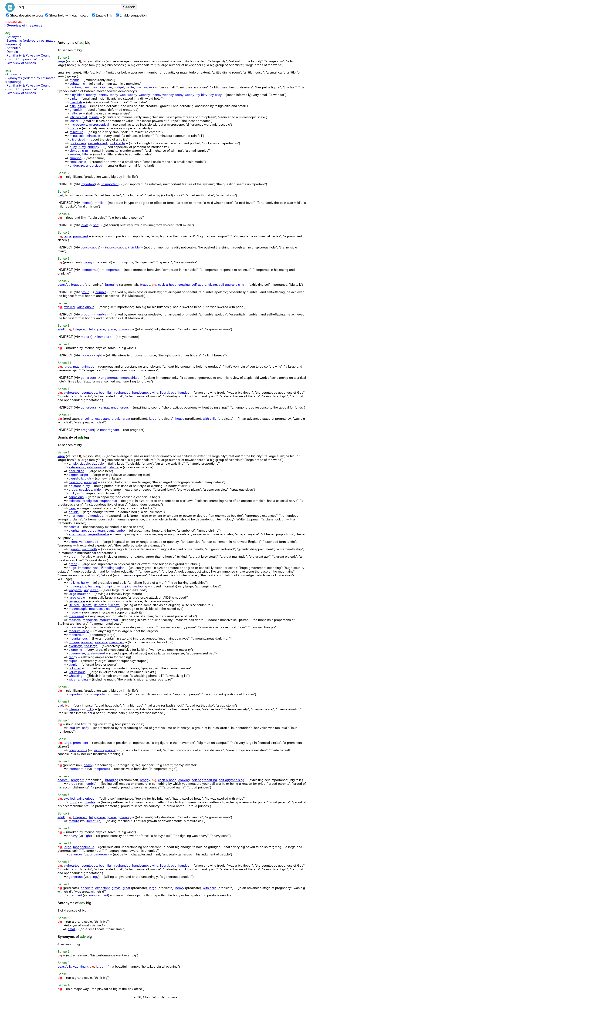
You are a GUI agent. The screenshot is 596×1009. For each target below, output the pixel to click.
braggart (77, 284)
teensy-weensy (162, 95)
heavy (88, 262)
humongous (77, 586)
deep (72, 508)
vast (96, 568)
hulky (85, 582)
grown (111, 329)
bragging (111, 284)
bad (60, 195)
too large (91, 646)
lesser (74, 121)
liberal (164, 392)
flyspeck (148, 87)
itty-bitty (201, 95)
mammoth (89, 549)
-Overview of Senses (20, 63)
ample (73, 463)
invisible (134, 247)
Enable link (104, 15)
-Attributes (12, 48)
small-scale (78, 162)
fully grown (97, 329)
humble (100, 292)
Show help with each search (69, 15)
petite (130, 87)
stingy (105, 407)
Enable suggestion (133, 15)
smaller (75, 154)
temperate (112, 270)
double (74, 512)
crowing (184, 284)
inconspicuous (115, 247)
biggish (74, 478)
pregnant (87, 430)
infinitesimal (78, 117)
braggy (145, 284)
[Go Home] (10, 11)
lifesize (87, 605)
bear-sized (76, 471)
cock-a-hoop (167, 284)
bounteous (89, 392)
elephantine (77, 530)
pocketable (117, 143)
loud (84, 225)
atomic (74, 80)
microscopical (99, 124)
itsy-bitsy (215, 95)
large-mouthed (79, 594)
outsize (74, 642)
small (71, 929)
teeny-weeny (184, 95)
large (61, 61)
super (73, 661)
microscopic (78, 124)
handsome (140, 392)
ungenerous (110, 377)
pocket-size (78, 143)
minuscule (77, 135)
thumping (108, 586)
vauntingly (80, 966)
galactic (113, 467)
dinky (73, 98)
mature (86, 337)
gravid (116, 418)
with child (210, 418)
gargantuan (96, 530)
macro (73, 612)
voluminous (77, 672)
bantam (75, 87)
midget (119, 87)
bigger (73, 474)
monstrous (76, 635)
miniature (76, 132)
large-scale (77, 597)
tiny (138, 87)
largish (86, 478)
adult (61, 329)
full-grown (80, 329)
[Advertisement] (24, 166)
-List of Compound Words (24, 59)
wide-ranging (78, 679)
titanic (73, 664)
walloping (140, 586)
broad (73, 489)
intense (86, 202)
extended (91, 541)
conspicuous (90, 247)
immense (84, 568)
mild (101, 202)
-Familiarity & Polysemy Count (27, 55)
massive (75, 620)
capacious (76, 497)
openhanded (180, 392)
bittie (80, 95)
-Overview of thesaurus (23, 25)
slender (75, 150)
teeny (114, 95)
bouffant (75, 486)
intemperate (89, 270)
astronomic (77, 467)
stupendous (108, 501)
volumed (75, 668)
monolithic (90, 620)
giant (110, 530)
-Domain (11, 52)
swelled (69, 307)
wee (123, 95)
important (88, 184)
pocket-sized (97, 143)
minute (94, 117)
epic (72, 534)
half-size (76, 113)
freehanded (121, 392)
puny (73, 147)
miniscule (93, 135)
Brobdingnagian (113, 568)
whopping (124, 586)
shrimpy (93, 147)
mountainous (78, 638)
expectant (102, 418)
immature (104, 337)
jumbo (120, 530)
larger (84, 474)
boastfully (64, 966)
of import (117, 694)
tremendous (94, 515)
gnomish (76, 109)
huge (72, 568)
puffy (86, 486)
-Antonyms (13, 37)
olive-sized (77, 139)
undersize (77, 165)
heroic (81, 534)
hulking (74, 582)
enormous (76, 515)
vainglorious (85, 307)
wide (97, 489)
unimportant (110, 184)
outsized (87, 642)
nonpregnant (109, 430)
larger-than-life (98, 534)
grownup (124, 329)
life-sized (100, 605)
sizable (85, 463)
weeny (132, 95)
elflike (82, 106)
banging (94, 586)
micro (74, 128)
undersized (94, 165)
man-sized (76, 616)
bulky (72, 493)
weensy (144, 95)
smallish (75, 158)
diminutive (90, 87)
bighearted (72, 392)
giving (154, 392)
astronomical (96, 467)
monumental (108, 620)
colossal (75, 501)
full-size (114, 605)
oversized (116, 642)
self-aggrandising (231, 284)
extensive (76, 541)
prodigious (90, 501)
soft (95, 225)
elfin (73, 106)
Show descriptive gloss (27, 15)
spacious (85, 489)
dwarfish (76, 102)
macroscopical (99, 608)
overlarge (76, 646)
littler (85, 154)
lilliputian (105, 87)
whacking (75, 675)
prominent (80, 236)
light (99, 355)
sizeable (98, 463)
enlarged (90, 482)
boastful (63, 284)
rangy (73, 657)
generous (88, 377)
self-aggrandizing (204, 284)
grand (73, 564)
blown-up (75, 482)
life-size (74, 605)
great (126, 418)
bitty (72, 95)
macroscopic (78, 608)
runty (82, 147)
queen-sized (96, 653)
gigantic (74, 549)
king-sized (91, 590)
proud (85, 292)
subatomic (77, 83)
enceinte (87, 418)
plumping (75, 649)
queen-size (77, 653)
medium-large (79, 631)
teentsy (103, 95)
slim (85, 150)
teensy (91, 95)
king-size (75, 590)
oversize (101, 642)
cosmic (74, 527)
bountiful (105, 392)
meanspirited (129, 377)
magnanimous (83, 366)
